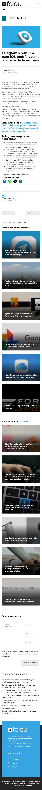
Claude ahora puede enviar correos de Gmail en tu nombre (19, 600)
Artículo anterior (8, 213)
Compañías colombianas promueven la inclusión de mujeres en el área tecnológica (20, 127)
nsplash (27, 174)
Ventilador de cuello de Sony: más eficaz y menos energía (21, 539)
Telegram (13, 201)
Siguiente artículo (33, 213)
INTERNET (17, 18)
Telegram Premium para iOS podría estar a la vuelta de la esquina (21, 56)
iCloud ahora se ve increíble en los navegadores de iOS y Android (21, 376)
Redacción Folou (10, 71)
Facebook (15, 759)
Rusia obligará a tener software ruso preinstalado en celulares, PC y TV (21, 283)
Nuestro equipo (26, 785)
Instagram (15, 767)
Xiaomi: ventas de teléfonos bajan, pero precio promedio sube (19, 712)
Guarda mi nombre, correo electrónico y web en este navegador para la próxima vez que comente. (20, 654)
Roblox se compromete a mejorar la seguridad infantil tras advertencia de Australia (19, 681)
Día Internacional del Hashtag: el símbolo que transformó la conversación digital (20, 446)
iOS (8, 201)
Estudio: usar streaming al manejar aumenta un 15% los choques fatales (18, 569)
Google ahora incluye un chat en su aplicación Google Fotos (20, 345)
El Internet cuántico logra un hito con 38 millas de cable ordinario (20, 696)
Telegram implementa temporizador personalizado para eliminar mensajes (20, 252)
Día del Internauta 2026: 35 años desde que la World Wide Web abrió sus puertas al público (20, 477)
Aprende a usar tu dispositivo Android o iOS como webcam (18, 315)
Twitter (14, 763)
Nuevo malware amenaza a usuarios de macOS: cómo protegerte (20, 702)
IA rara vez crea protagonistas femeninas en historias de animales (19, 507)
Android (4, 201)
